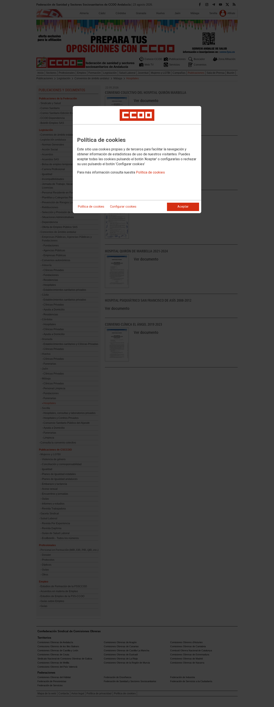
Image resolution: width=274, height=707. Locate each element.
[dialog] (137, 159)
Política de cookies (150, 172)
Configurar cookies (123, 206)
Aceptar (183, 206)
